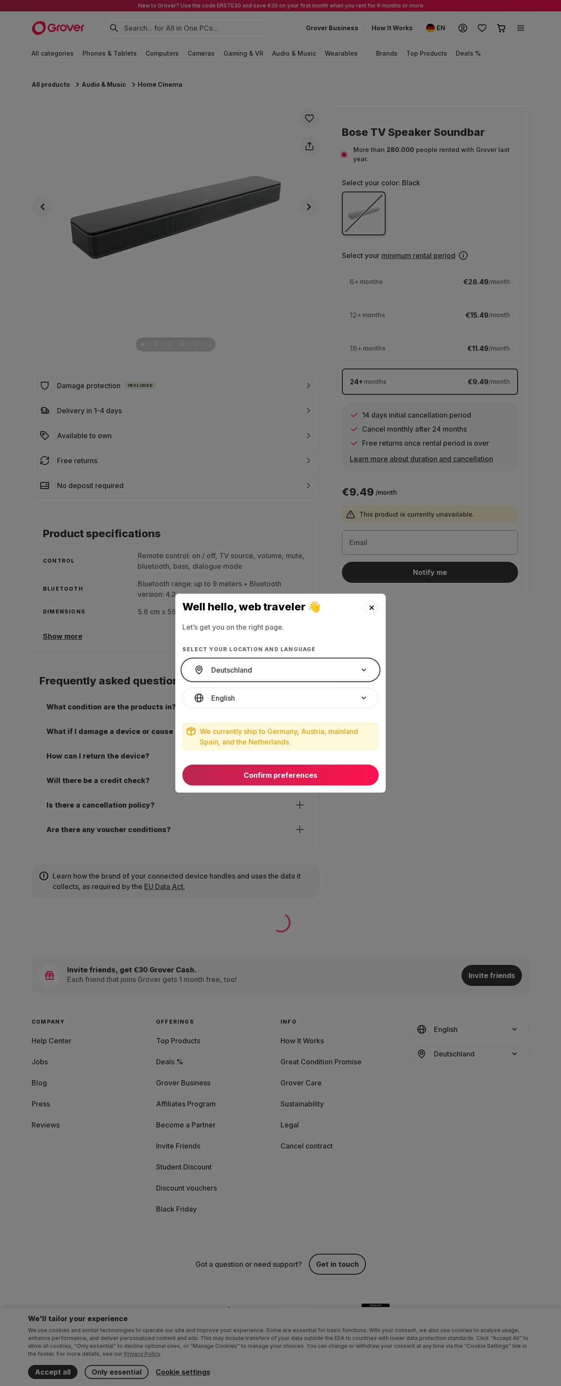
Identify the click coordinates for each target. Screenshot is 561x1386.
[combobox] (280, 670)
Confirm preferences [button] (280, 775)
